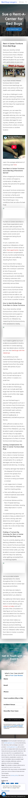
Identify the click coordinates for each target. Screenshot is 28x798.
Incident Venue (9, 704)
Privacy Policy (13, 796)
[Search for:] (25, 2)
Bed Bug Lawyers (9, 2)
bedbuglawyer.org (9, 743)
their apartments (12, 250)
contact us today (8, 606)
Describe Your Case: (11, 711)
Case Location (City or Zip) (13, 698)
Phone (6, 692)
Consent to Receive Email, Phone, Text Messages (13, 726)
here (15, 165)
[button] (14, 29)
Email (6, 685)
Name (6, 679)
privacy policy (14, 775)
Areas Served (5, 791)
